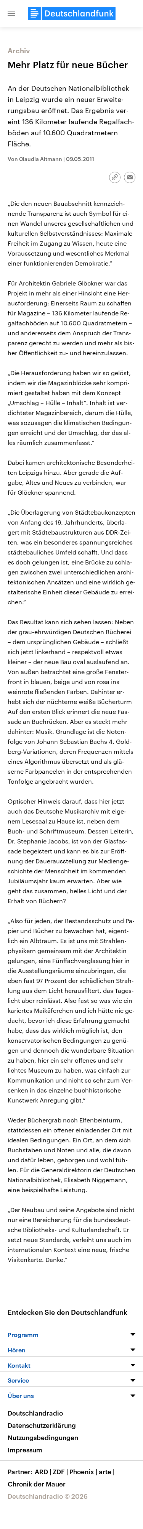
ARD (43, 1471)
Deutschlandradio (35, 1413)
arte (106, 1471)
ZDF (60, 1471)
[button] (11, 13)
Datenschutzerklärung (42, 1425)
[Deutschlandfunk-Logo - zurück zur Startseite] (72, 13)
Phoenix (83, 1471)
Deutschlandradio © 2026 (48, 1496)
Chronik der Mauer (37, 1484)
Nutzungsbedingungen (43, 1437)
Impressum (25, 1450)
